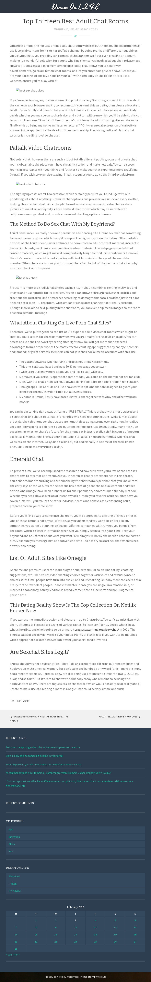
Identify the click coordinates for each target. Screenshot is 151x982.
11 (95, 927)
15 (35, 934)
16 (55, 934)
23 (55, 941)
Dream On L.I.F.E (75, 7)
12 (115, 927)
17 (75, 934)
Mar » (17, 954)
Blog (14, 883)
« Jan (9, 954)
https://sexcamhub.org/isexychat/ (96, 629)
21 (16, 941)
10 (75, 927)
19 (115, 934)
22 (35, 941)
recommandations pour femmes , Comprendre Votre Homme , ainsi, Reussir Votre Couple (58, 773)
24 (75, 941)
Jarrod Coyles (88, 29)
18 (95, 934)
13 (135, 927)
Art (10, 830)
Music (26, 701)
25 (95, 941)
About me (14, 876)
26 (115, 941)
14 (16, 934)
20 (135, 934)
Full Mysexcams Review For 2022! (118, 716)
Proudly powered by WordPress (61, 976)
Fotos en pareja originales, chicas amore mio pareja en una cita (43, 747)
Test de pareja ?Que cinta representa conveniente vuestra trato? (44, 764)
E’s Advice (15, 891)
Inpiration (14, 837)
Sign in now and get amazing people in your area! (34, 756)
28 (16, 948)
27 (135, 941)
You (11, 851)
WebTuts (101, 976)
